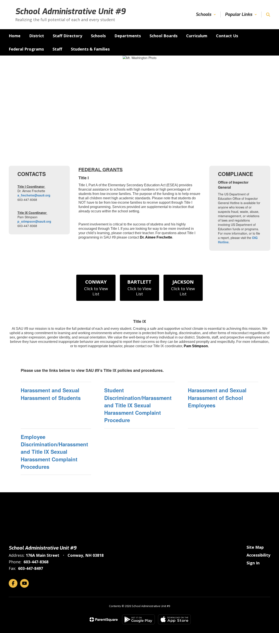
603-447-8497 (30, 568)
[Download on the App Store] (174, 619)
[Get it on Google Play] (138, 619)
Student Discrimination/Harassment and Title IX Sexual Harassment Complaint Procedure (138, 405)
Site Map (255, 547)
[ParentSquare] (103, 619)
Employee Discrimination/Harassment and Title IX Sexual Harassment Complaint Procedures (54, 451)
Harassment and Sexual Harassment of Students (51, 393)
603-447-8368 (36, 561)
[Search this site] (268, 14)
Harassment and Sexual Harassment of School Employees (217, 397)
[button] (206, 14)
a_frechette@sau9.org (33, 195)
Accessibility (258, 555)
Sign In (253, 562)
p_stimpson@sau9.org (34, 221)
